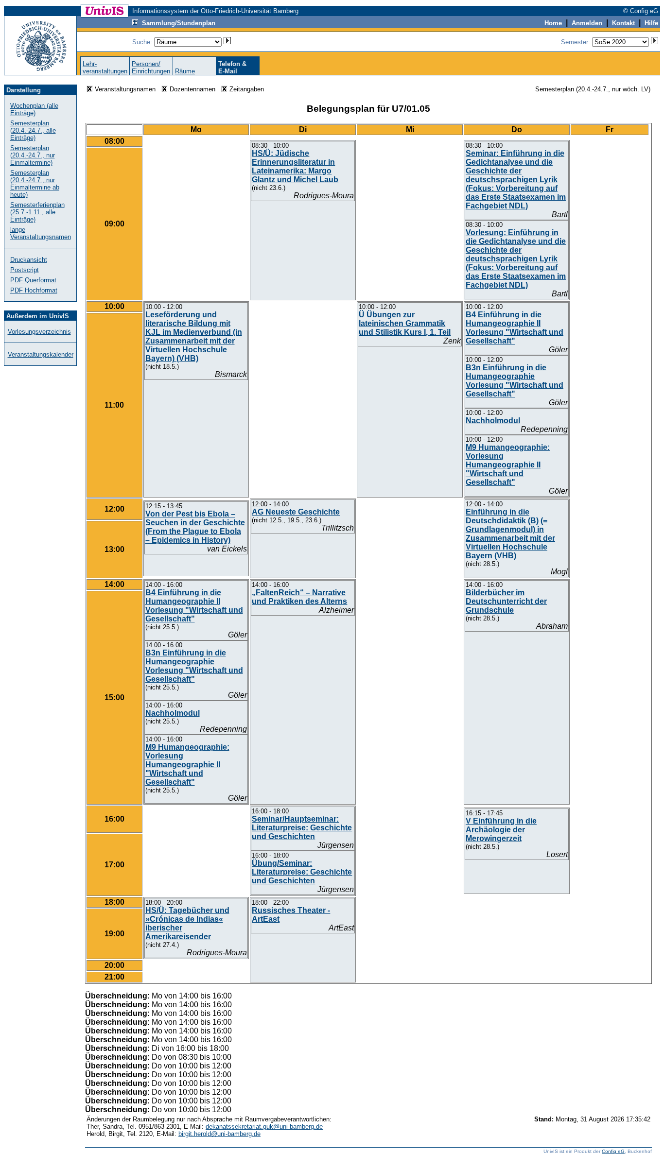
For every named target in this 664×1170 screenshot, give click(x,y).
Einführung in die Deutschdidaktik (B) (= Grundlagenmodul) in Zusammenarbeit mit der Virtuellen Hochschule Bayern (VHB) (510, 534)
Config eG (613, 1151)
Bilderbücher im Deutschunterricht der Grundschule (506, 601)
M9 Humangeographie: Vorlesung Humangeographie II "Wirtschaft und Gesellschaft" (508, 464)
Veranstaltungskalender (40, 354)
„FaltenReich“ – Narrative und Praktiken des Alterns (299, 596)
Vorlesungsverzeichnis (39, 331)
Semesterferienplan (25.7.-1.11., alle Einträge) (37, 212)
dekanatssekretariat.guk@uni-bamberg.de (264, 1126)
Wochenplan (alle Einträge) (34, 109)
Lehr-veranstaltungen (105, 67)
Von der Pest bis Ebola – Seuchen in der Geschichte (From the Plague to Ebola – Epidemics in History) (195, 527)
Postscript (24, 270)
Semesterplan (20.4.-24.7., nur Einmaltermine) (32, 155)
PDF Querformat (33, 280)
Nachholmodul (493, 420)
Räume (185, 71)
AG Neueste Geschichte (296, 512)
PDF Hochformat (33, 290)
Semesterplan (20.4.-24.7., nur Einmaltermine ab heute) (34, 183)
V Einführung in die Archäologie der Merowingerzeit (501, 830)
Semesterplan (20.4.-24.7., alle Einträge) (33, 130)
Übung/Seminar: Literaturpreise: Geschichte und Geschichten (302, 872)
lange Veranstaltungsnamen (40, 233)
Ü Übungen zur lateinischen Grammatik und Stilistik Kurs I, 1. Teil (405, 323)
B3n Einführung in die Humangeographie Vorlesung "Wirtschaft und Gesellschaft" (514, 380)
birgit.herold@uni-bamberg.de (219, 1133)
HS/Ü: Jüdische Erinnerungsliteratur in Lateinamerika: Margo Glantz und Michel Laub (295, 166)
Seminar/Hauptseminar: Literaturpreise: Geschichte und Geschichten (302, 828)
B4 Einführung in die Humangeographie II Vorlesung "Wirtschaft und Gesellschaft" (514, 327)
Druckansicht (28, 259)
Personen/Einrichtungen (151, 67)
